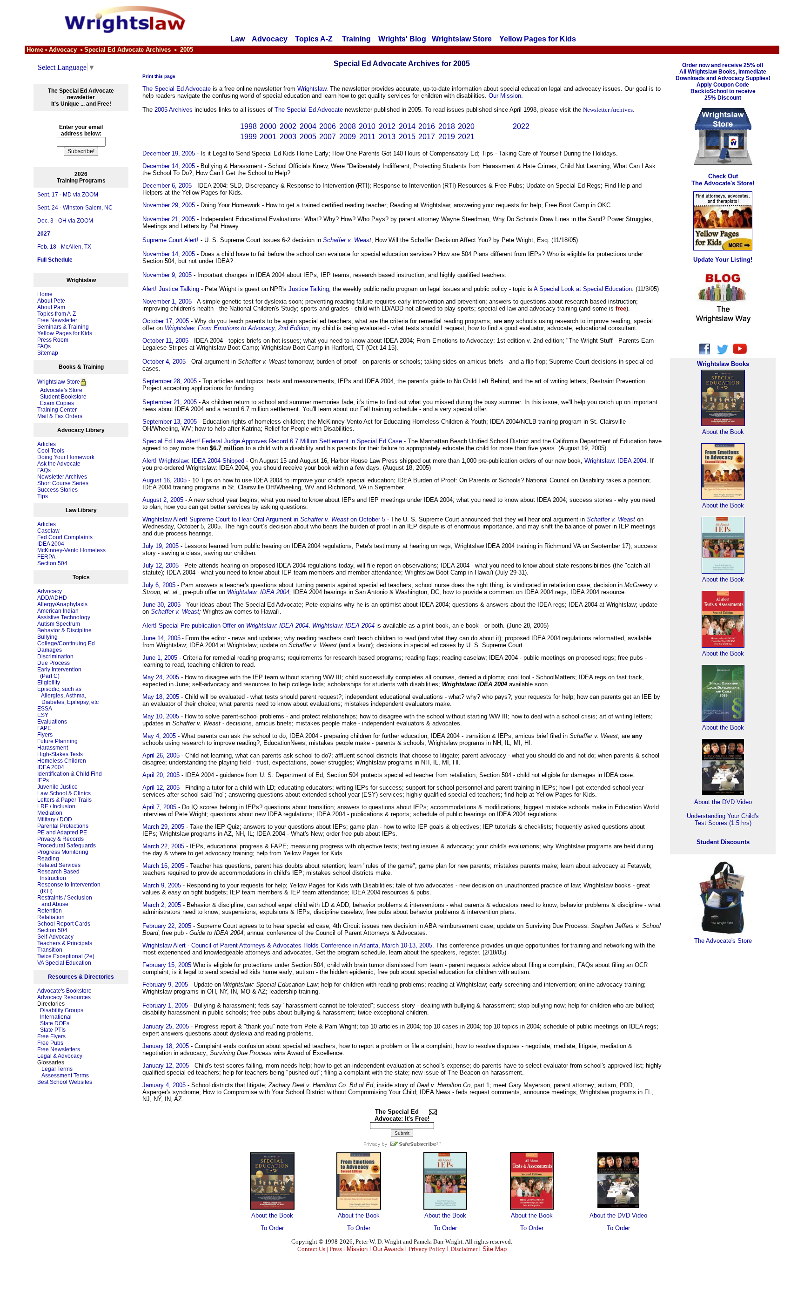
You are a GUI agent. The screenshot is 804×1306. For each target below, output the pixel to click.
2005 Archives (173, 109)
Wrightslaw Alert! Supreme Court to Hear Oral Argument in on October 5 (263, 519)
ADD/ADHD (52, 598)
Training (356, 39)
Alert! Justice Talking (170, 288)
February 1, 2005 (165, 1005)
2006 (327, 126)
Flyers (45, 734)
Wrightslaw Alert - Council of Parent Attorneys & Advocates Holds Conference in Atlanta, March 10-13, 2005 (287, 945)
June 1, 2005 (159, 657)
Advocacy (270, 39)
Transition (49, 950)
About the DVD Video (618, 1215)
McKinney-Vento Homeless (71, 550)
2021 (466, 137)
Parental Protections (62, 826)
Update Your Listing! (722, 259)
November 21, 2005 (168, 219)
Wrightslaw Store (462, 39)
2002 (288, 126)
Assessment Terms (65, 1075)
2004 (308, 126)
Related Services (58, 865)
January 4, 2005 (164, 1085)
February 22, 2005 (166, 925)
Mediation (49, 813)
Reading (48, 858)
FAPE (44, 728)
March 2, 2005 (161, 904)
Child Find (89, 774)
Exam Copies (55, 403)
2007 (327, 137)
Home (45, 294)
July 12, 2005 (160, 565)
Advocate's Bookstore (64, 991)
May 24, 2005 (160, 677)
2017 (426, 137)
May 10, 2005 (160, 716)
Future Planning (57, 741)
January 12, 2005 (165, 1065)
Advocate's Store (59, 390)
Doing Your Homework (65, 457)
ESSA (44, 708)
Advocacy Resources (64, 997)
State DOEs (54, 1023)
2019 (446, 137)
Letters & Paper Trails (64, 800)
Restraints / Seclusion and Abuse (64, 900)
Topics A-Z (315, 39)
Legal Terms (57, 1069)
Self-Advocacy (55, 937)
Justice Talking (308, 288)
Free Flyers (51, 1036)
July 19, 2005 (160, 545)
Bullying (47, 637)
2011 (367, 137)
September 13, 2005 (169, 421)
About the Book (272, 1215)
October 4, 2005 (164, 361)
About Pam (51, 307)
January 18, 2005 (165, 1045)
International (56, 1017)
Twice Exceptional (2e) (65, 956)
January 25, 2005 (165, 1026)
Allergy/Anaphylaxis (62, 604)
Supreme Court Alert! (170, 240)
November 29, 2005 (168, 205)
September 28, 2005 (169, 381)
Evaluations (52, 721)
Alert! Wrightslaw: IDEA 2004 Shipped (193, 460)
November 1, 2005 (167, 301)
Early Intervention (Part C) (59, 672)
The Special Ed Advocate (176, 88)
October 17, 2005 (165, 321)
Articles (46, 444)
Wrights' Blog (402, 39)
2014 (407, 126)
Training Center (57, 409)
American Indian (58, 611)
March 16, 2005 (163, 865)
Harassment (52, 747)
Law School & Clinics (64, 793)
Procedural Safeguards (66, 845)
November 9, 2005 (167, 274)
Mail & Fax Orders (59, 416)
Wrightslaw (311, 88)
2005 (308, 137)
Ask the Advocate (58, 463)
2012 (387, 126)
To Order (272, 1228)
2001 (268, 137)
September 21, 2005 (169, 402)
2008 (347, 126)
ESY (42, 715)
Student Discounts (723, 842)
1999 (248, 137)
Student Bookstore (63, 396)
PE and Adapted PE (62, 832)
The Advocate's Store (723, 940)
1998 (248, 126)
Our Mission (505, 95)
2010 (367, 126)
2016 (426, 126)
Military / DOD (54, 819)
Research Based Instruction (58, 874)
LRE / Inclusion (56, 806)
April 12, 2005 (161, 787)
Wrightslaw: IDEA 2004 (615, 460)
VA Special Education (64, 963)
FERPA (46, 557)
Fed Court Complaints (65, 537)
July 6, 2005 (158, 585)
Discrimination (55, 656)
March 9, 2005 (161, 885)
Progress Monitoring (62, 852)
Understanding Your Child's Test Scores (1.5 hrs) (723, 819)
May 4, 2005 (159, 735)
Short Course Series (62, 483)
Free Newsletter (57, 320)
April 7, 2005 (159, 807)
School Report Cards (63, 923)
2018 (446, 126)
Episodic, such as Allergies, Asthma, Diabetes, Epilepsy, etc (68, 695)
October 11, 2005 (165, 340)
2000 (268, 126)
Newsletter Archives (62, 477)
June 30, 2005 (161, 604)
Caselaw (48, 531)
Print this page (158, 76)
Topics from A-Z (56, 314)
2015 (407, 137)
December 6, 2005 (167, 185)
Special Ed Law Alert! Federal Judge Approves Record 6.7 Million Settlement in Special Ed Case (272, 441)
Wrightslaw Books (723, 363)
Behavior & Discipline (64, 630)
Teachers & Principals (64, 943)
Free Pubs (50, 1043)
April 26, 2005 (161, 755)
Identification (53, 774)
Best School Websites (64, 1082)
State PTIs (53, 1030)
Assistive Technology (63, 617)
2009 (347, 137)
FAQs (44, 346)
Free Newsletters (58, 1049)
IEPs (43, 780)
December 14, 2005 (168, 165)
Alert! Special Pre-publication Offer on (225, 625)
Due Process (53, 663)
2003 (288, 137)
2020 (466, 126)
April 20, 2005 (161, 774)
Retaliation (51, 917)
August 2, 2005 (162, 499)
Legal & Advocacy (59, 1056)
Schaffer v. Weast (175, 611)
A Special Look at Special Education (583, 288)
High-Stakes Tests (60, 754)
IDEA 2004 (50, 544)
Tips (42, 496)
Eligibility (48, 682)
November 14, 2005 (168, 253)
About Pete (51, 301)
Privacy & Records (60, 839)
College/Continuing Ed (66, 643)
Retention (49, 910)
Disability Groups (61, 1010)
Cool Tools (50, 450)
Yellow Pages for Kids (537, 39)
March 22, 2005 (163, 846)
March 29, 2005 (163, 826)
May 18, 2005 (160, 696)
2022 (521, 126)
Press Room (52, 340)
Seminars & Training (63, 327)
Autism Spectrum (58, 624)
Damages (49, 650)
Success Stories (57, 490)
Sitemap (47, 353)
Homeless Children (61, 761)
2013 (387, 137)
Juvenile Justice (57, 787)
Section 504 (52, 563)
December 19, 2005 (168, 153)
